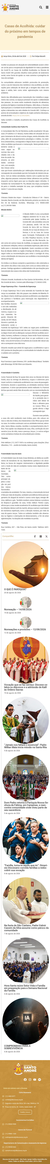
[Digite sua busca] (40, 7)
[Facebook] (25, 1079)
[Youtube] (35, 1079)
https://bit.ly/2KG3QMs (20, 115)
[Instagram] (30, 1079)
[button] (47, 7)
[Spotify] (39, 1079)
